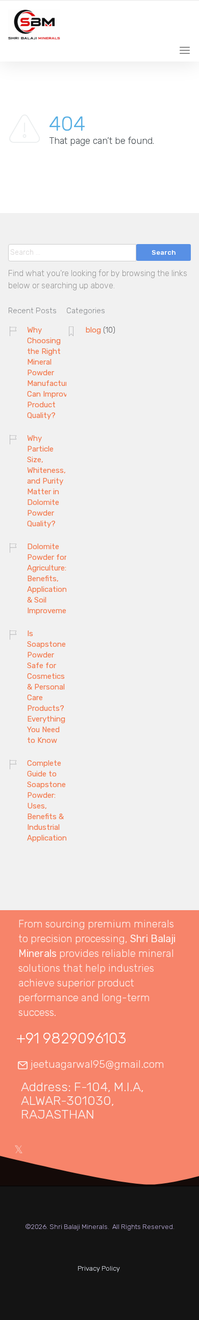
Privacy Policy (99, 1268)
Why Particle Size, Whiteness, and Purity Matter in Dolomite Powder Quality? (46, 481)
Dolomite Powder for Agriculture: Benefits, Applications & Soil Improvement (50, 578)
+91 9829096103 (71, 1038)
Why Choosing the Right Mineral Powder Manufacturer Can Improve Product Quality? (50, 372)
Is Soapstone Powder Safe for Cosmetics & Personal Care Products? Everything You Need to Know (46, 687)
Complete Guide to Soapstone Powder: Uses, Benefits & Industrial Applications (49, 801)
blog (93, 330)
